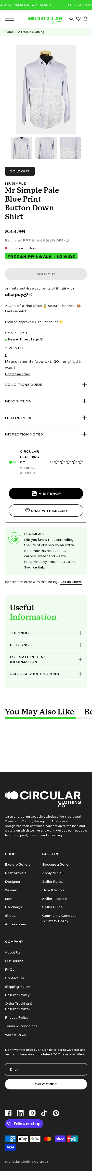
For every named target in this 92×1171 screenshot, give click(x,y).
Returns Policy (17, 994)
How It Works (53, 890)
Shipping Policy (17, 986)
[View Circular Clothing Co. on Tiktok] (44, 1113)
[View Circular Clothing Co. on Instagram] (32, 1113)
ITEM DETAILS (18, 417)
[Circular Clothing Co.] (45, 20)
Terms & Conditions (21, 1026)
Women (11, 890)
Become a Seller (56, 864)
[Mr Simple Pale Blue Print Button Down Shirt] (22, 148)
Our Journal (14, 960)
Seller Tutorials (54, 898)
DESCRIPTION (18, 401)
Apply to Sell (53, 872)
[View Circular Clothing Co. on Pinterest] (56, 1113)
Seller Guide (52, 907)
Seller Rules (52, 881)
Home (9, 32)
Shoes (10, 915)
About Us (13, 952)
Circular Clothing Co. (23, 1161)
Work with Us (15, 1034)
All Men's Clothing (31, 32)
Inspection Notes (24, 434)
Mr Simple (15, 183)
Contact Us (14, 978)
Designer (12, 881)
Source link (34, 567)
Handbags (13, 907)
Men (8, 898)
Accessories (15, 924)
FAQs (9, 969)
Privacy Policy (17, 1017)
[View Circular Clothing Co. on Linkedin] (20, 1113)
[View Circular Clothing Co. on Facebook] (8, 1113)
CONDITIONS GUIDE (23, 384)
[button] (71, 19)
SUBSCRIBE (46, 1084)
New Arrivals (15, 872)
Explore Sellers (18, 864)
